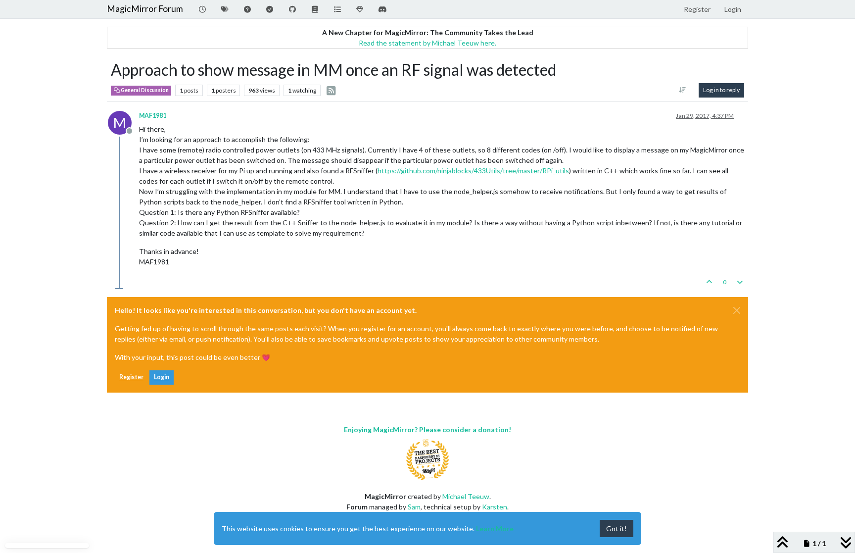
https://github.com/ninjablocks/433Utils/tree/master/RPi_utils (473, 170)
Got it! (616, 528)
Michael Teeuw (465, 496)
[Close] (736, 310)
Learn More (495, 528)
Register (131, 377)
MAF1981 (152, 115)
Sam (414, 507)
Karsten (494, 507)
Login (161, 377)
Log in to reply (721, 90)
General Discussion (144, 90)
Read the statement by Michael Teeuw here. (427, 43)
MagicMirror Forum (145, 8)
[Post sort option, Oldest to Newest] (682, 90)
